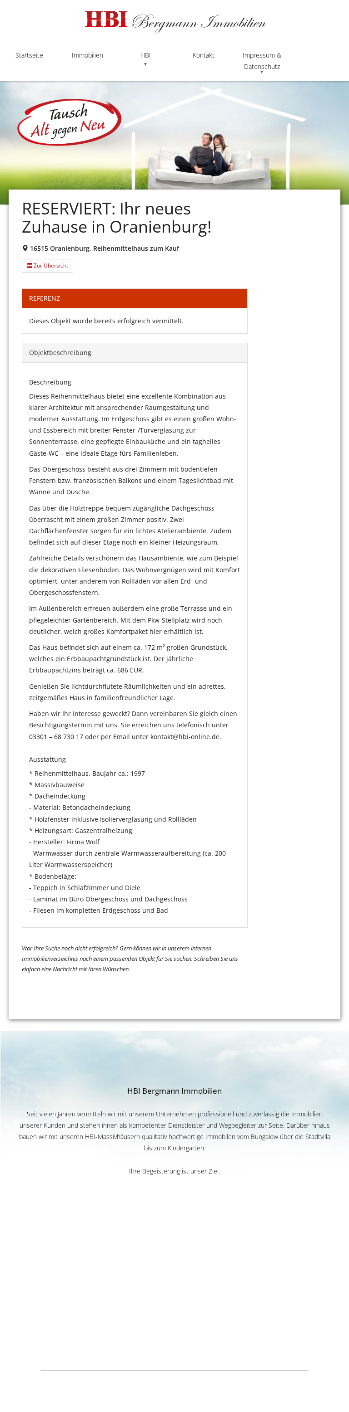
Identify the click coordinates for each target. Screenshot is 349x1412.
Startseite (29, 55)
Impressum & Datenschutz (262, 61)
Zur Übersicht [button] (50, 265)
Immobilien (87, 55)
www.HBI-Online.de (174, 1296)
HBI (145, 55)
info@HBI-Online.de (174, 1307)
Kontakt (203, 55)
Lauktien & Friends (292, 1382)
